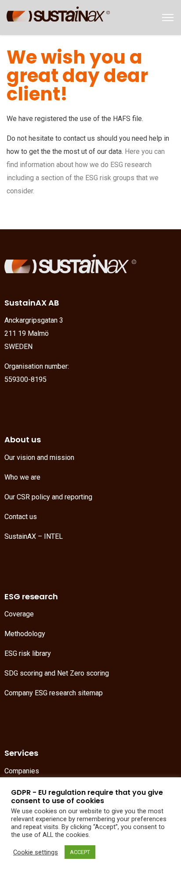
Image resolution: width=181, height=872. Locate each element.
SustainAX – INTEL (33, 536)
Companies (21, 771)
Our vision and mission (39, 457)
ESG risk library (27, 653)
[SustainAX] (58, 17)
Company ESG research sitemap (53, 693)
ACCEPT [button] (80, 852)
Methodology (24, 634)
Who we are (22, 477)
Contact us (20, 517)
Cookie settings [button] (35, 852)
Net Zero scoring (83, 673)
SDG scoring (23, 673)
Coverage (19, 614)
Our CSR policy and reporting (48, 497)
